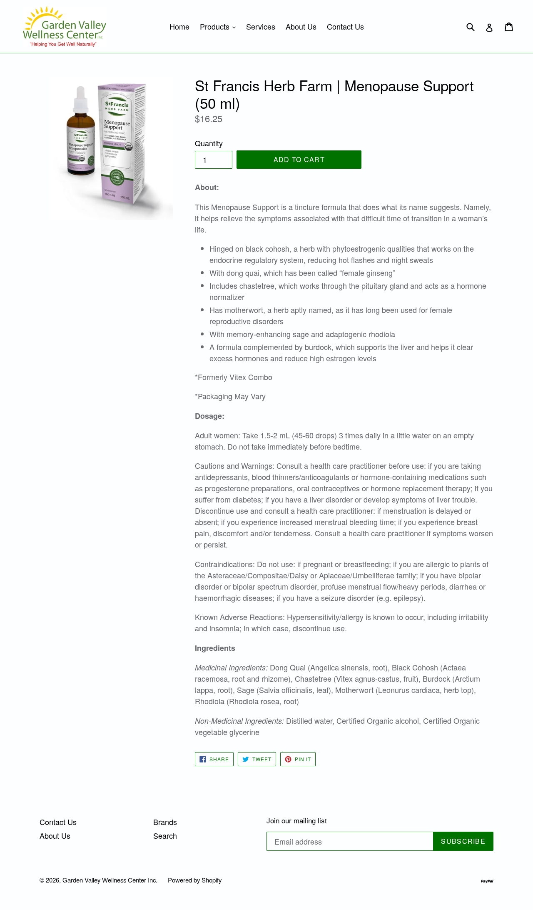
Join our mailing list (296, 820)
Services (260, 26)
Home (179, 26)
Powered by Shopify (195, 879)
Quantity (209, 143)
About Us (301, 26)
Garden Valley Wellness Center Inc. (109, 879)
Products (220, 26)
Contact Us (345, 26)
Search (165, 835)
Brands (165, 821)
